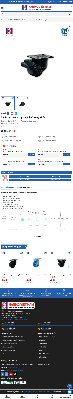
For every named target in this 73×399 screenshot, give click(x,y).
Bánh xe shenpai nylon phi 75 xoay (12, 276)
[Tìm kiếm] (69, 14)
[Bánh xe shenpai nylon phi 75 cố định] (60, 262)
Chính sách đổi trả (8, 347)
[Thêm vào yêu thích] (70, 26)
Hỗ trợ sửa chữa (46, 328)
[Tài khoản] (52, 2)
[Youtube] (11, 374)
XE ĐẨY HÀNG (43, 343)
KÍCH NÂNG (43, 357)
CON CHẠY (42, 347)
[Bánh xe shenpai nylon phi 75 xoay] (12, 262)
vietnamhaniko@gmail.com (14, 370)
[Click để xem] (36, 59)
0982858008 (12, 367)
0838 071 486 (55, 176)
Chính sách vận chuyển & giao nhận (14, 340)
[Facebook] (2, 374)
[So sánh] (4, 126)
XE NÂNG (42, 340)
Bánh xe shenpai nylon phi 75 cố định (60, 276)
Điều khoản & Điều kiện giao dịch (13, 336)
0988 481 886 (24, 180)
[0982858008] (65, 2)
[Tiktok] (15, 374)
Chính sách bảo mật (9, 350)
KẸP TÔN (42, 350)
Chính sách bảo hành (9, 354)
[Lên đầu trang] (70, 381)
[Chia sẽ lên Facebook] (8, 113)
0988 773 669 (55, 180)
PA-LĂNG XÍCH (44, 354)
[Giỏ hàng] (70, 7)
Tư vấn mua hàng (10, 323)
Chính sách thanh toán (10, 343)
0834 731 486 (24, 176)
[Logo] (36, 7)
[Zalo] (6, 374)
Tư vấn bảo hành (10, 328)
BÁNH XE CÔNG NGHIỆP (47, 336)
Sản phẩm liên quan (11, 246)
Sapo (64, 392)
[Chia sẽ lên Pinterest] (12, 113)
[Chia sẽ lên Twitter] (16, 113)
